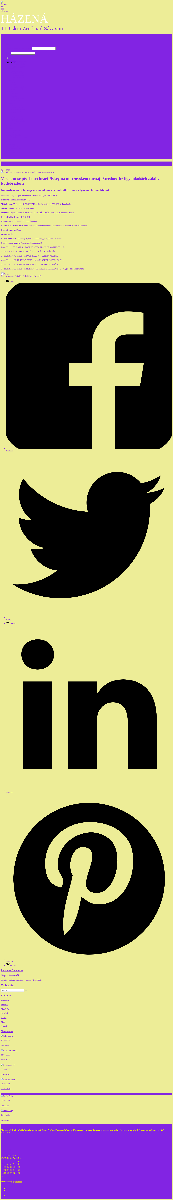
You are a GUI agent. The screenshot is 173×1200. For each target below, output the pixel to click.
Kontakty (10, 126)
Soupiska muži (17, 119)
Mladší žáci (10, 80)
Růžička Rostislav (6, 1060)
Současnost (10, 144)
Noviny (9, 158)
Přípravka (10, 57)
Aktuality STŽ (17, 100)
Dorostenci (10, 103)
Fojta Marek (5, 1045)
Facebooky (10, 151)
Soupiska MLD (17, 107)
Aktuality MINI (17, 78)
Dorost (3, 1018)
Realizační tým (12, 128)
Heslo (8, 53)
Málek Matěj (5, 1120)
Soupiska (14, 84)
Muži (8, 114)
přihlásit (39, 980)
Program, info (16, 59)
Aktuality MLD (17, 112)
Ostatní (4, 1026)
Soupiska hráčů (17, 96)
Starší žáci (10, 91)
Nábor (8, 139)
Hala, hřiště (10, 153)
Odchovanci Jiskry (13, 135)
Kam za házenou (13, 146)
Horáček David (5, 1089)
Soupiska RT (16, 130)
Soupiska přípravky (19, 62)
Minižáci (9, 68)
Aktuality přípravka (19, 66)
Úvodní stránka (12, 55)
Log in (8, 44)
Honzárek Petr (5, 1074)
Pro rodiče (10, 132)
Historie (9, 142)
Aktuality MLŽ (17, 89)
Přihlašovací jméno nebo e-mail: (19, 48)
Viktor (6, 274)
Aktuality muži (17, 123)
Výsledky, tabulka (18, 64)
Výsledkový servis (13, 148)
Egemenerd (17, 1182)
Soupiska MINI (17, 73)
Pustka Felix (5, 1105)
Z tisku (9, 155)
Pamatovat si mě (15, 58)
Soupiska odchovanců (20, 137)
